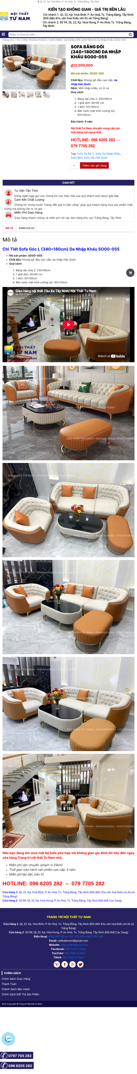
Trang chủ (8, 39)
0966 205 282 (56, 936)
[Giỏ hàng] (130, 273)
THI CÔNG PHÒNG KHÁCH (31, 39)
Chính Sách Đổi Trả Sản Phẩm (20, 994)
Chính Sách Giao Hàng (16, 978)
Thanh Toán (9, 984)
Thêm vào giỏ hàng (94, 165)
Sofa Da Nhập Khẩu (107, 153)
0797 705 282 (75, 936)
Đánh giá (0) (26, 228)
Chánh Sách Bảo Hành (16, 989)
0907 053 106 (95, 936)
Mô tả (9, 228)
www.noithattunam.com (74, 944)
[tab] (9, 228)
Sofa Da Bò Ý (85, 153)
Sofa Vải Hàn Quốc (96, 157)
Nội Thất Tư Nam (75, 949)
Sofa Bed (76, 157)
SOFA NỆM (55, 39)
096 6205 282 (103, 140)
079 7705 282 (83, 146)
